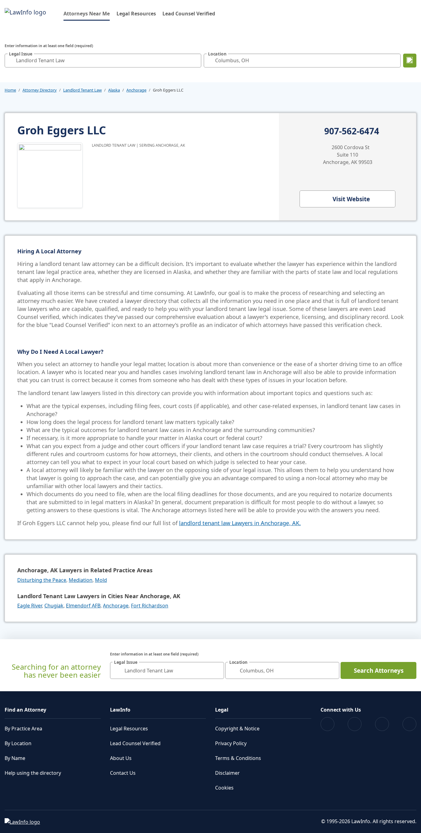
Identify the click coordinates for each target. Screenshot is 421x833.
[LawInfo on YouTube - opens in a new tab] (382, 724)
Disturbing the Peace (41, 580)
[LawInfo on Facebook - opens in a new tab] (327, 724)
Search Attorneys (378, 671)
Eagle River (29, 605)
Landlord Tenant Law (82, 90)
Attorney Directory (39, 90)
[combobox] (103, 60)
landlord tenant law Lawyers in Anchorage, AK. (240, 523)
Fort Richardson (149, 605)
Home (10, 90)
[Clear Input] (195, 60)
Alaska (114, 90)
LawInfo (120, 709)
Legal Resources (136, 13)
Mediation (80, 580)
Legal (221, 709)
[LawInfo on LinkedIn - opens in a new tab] (409, 724)
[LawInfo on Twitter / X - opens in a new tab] (355, 724)
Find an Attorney (25, 709)
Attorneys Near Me (86, 13)
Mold (101, 580)
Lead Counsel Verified (188, 13)
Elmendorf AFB (83, 605)
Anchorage (136, 90)
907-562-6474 (351, 131)
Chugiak (53, 605)
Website (351, 199)
